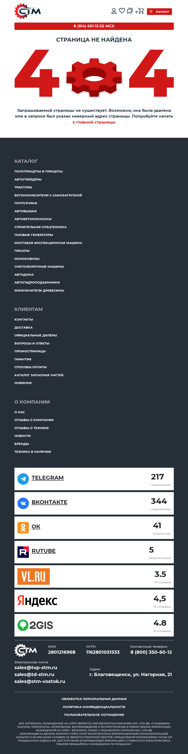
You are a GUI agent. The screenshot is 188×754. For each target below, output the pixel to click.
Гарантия (22, 359)
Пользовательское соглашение (94, 715)
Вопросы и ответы (31, 343)
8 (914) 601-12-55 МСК (94, 26)
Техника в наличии (32, 451)
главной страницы (96, 122)
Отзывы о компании (34, 420)
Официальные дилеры (35, 335)
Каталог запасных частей (39, 375)
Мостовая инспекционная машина (48, 243)
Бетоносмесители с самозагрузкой (48, 195)
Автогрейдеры (27, 179)
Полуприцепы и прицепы (38, 171)
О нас (19, 412)
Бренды (21, 444)
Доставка (23, 327)
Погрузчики (25, 203)
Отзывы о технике (31, 428)
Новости (22, 436)
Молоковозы (26, 259)
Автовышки (25, 211)
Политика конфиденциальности (94, 707)
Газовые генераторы (33, 235)
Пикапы (22, 250)
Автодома (24, 274)
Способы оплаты (30, 367)
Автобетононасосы (33, 219)
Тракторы (23, 187)
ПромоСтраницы (30, 351)
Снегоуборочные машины (39, 266)
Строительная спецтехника (40, 227)
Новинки (23, 383)
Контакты (23, 319)
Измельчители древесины (39, 290)
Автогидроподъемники (37, 282)
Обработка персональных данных (94, 699)
